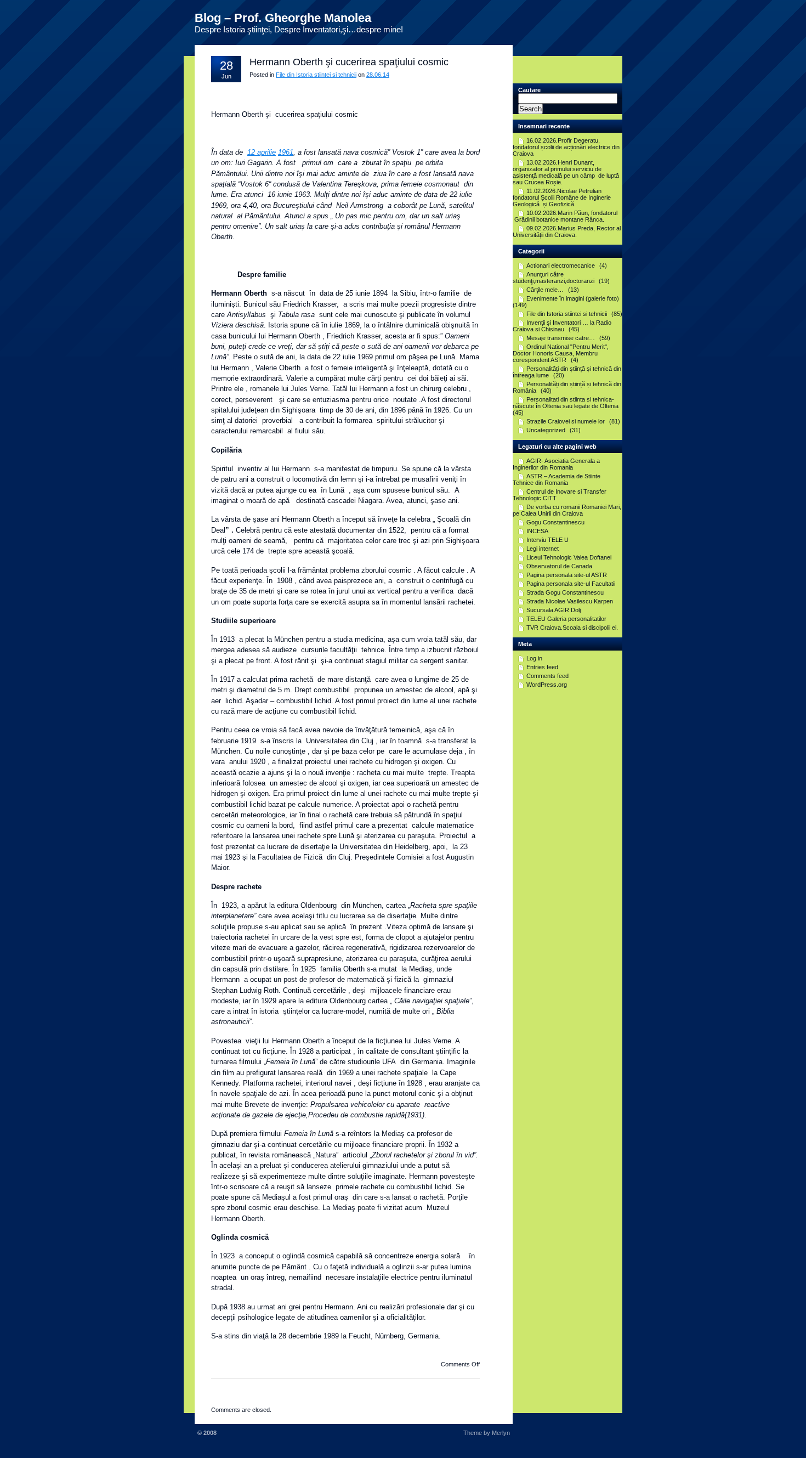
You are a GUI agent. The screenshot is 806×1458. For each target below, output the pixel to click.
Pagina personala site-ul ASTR (566, 575)
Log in (534, 658)
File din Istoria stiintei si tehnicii (316, 74)
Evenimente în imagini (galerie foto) (572, 298)
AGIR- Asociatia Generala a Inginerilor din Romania (556, 464)
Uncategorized (545, 430)
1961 (285, 152)
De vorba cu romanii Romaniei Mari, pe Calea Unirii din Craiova (567, 510)
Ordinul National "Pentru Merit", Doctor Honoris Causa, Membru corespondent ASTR (561, 353)
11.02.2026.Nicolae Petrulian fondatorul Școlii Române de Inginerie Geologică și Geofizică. (562, 197)
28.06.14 (377, 74)
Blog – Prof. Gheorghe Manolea (283, 18)
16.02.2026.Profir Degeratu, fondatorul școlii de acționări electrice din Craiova (566, 147)
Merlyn (501, 1432)
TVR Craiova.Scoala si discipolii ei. (572, 627)
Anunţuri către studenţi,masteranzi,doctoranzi (553, 277)
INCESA (537, 531)
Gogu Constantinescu (555, 522)
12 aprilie (261, 152)
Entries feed (542, 667)
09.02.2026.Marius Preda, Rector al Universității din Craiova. (567, 231)
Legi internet (542, 548)
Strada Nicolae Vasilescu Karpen (569, 601)
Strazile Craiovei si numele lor (565, 421)
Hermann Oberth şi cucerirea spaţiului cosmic (349, 61)
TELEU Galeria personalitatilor (566, 618)
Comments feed (547, 676)
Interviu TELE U (547, 539)
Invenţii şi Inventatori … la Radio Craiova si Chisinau (562, 325)
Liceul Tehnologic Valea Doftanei (568, 557)
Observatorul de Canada (559, 566)
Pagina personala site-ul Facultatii (570, 583)
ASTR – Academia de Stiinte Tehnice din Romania (556, 479)
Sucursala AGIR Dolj (553, 610)
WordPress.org (546, 684)
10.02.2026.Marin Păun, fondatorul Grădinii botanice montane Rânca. (565, 216)
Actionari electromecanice (560, 265)
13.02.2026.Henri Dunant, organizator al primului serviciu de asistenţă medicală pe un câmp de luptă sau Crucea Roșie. (566, 172)
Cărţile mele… (545, 289)
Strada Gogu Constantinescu (565, 592)
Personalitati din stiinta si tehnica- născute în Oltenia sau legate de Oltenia (565, 402)
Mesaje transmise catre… (560, 338)
